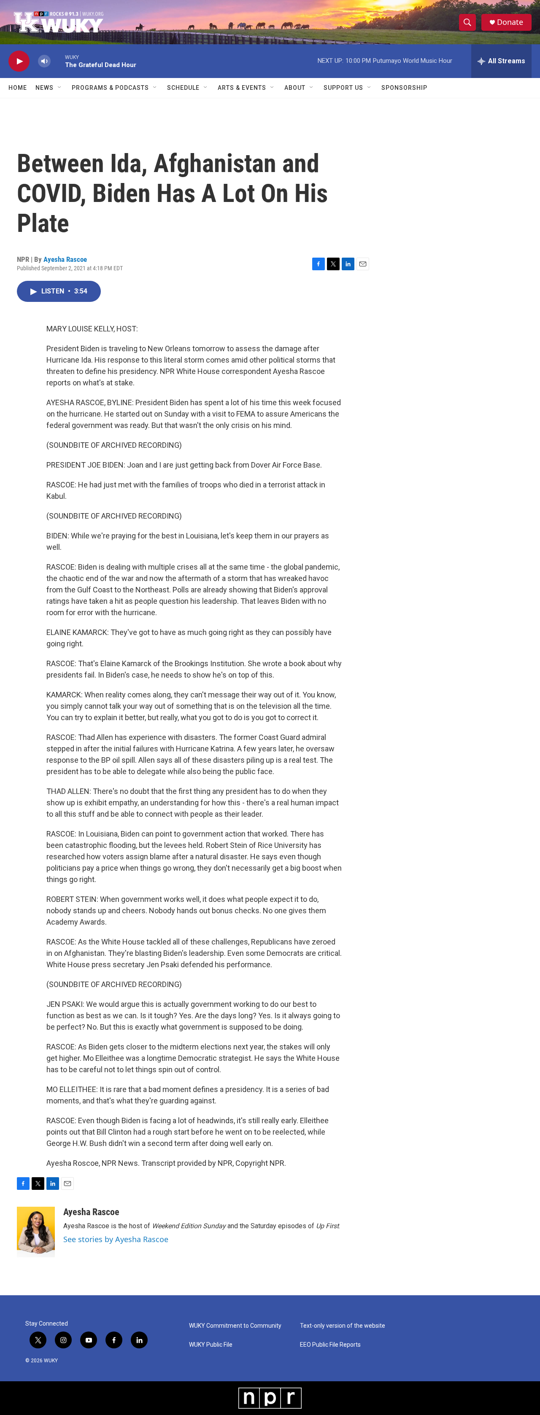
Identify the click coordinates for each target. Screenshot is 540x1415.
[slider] (58, 60)
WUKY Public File (210, 1345)
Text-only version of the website (342, 1326)
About (294, 87)
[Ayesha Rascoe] (36, 1232)
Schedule (183, 87)
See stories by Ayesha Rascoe (115, 1239)
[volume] (44, 61)
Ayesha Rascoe (65, 259)
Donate (510, 22)
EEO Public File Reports (330, 1345)
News (44, 87)
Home (17, 87)
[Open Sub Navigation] (60, 87)
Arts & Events (242, 87)
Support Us (343, 87)
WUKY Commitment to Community (235, 1326)
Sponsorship (404, 87)
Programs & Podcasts (110, 87)
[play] (19, 61)
